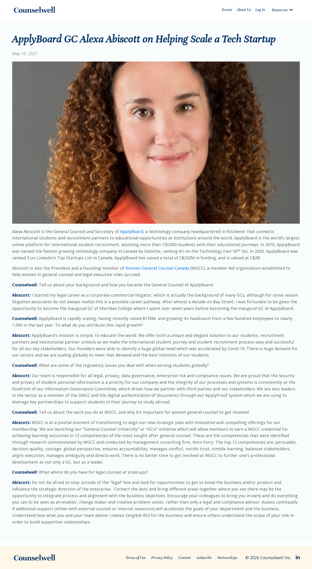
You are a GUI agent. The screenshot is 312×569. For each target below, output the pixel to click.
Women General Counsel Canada (157, 268)
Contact (184, 557)
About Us (244, 9)
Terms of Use (135, 557)
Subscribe (204, 557)
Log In (260, 9)
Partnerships (227, 557)
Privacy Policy (162, 557)
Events (227, 9)
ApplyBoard (131, 231)
